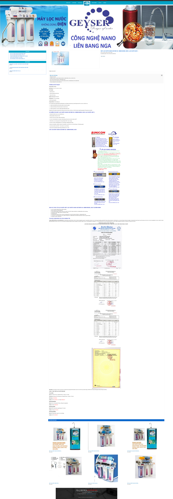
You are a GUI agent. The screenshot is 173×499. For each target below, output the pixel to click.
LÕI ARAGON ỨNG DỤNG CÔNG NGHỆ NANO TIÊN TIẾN (19, 67)
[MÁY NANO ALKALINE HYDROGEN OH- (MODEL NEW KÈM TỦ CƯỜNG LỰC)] (145, 436)
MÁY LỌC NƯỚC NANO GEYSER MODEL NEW (17, 53)
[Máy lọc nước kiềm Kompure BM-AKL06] (106, 468)
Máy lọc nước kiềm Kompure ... (93, 483)
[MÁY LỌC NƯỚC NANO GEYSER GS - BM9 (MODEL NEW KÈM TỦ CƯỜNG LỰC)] (67, 436)
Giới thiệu (74, 2)
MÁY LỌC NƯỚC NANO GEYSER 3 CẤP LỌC (17, 54)
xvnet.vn (93, 497)
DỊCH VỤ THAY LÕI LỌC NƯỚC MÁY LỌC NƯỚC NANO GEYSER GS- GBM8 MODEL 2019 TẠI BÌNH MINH (64, 80)
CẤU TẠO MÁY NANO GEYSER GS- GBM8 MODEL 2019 (57, 79)
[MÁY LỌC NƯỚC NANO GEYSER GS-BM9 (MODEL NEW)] (106, 436)
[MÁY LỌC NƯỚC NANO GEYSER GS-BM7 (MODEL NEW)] (145, 468)
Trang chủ (68, 2)
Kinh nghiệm (94, 2)
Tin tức (100, 2)
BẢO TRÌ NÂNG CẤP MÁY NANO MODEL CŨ (17, 58)
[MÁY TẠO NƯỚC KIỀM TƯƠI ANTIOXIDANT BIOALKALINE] (67, 468)
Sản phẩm (80, 2)
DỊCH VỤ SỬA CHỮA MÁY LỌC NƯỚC (16, 57)
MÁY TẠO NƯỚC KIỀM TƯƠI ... (54, 483)
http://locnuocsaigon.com (91, 493)
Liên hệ (104, 2)
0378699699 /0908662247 (104, 0)
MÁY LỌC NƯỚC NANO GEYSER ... (133, 483)
